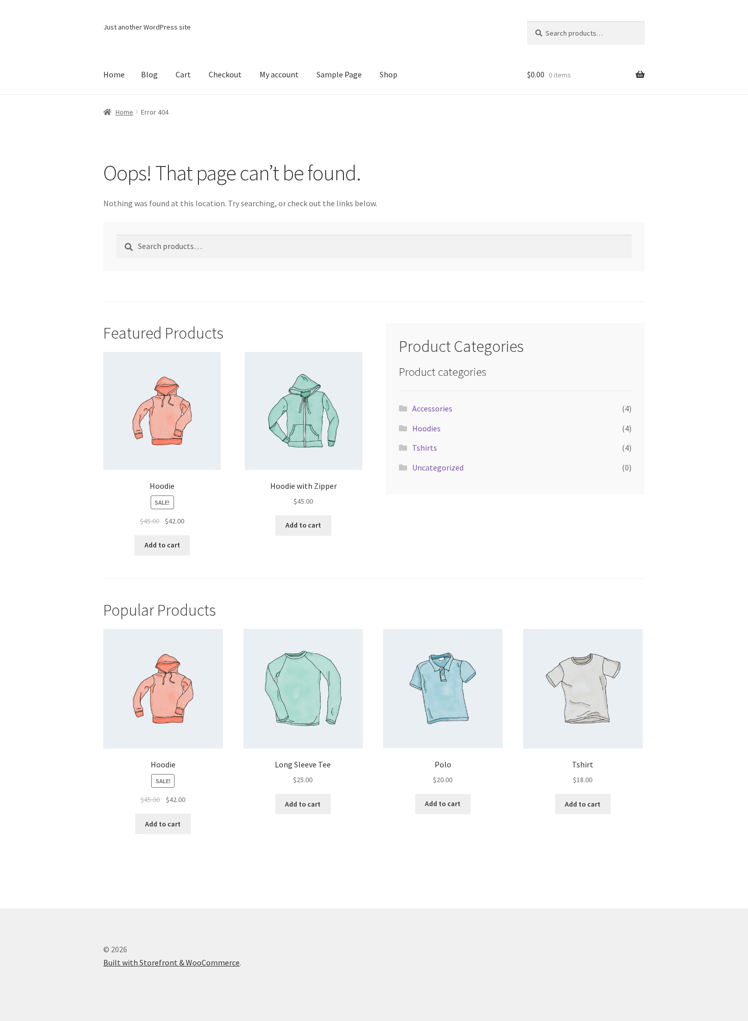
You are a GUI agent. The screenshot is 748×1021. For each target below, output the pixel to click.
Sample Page (339, 74)
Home (114, 74)
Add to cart (162, 544)
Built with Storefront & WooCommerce (171, 962)
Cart (183, 74)
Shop (388, 74)
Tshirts (424, 448)
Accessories (432, 408)
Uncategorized (438, 467)
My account (279, 74)
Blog (149, 74)
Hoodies (426, 428)
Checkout (225, 74)
